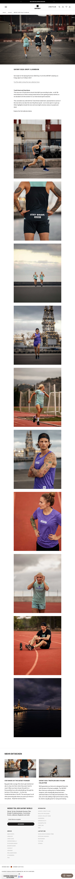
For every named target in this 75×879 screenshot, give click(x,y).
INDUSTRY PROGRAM (43, 813)
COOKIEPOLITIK (42, 823)
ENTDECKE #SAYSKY (43, 836)
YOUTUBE (40, 841)
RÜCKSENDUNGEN (12, 843)
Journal (10, 12)
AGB (39, 827)
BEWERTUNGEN (11, 845)
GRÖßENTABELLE (12, 841)
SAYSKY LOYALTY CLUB (44, 811)
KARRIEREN (41, 818)
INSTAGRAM (41, 838)
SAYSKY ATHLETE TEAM (44, 816)
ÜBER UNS (41, 825)
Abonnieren (21, 824)
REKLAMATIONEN (12, 853)
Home (4, 12)
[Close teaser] (19, 874)
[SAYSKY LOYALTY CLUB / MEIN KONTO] (63, 7)
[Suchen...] (59, 7)
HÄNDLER (10, 836)
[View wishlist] (66, 7)
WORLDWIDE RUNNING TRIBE (46, 834)
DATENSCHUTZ (42, 820)
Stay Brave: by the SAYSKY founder (17, 780)
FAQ (8, 857)
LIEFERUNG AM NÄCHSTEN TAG (37, 1)
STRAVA (40, 843)
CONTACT (9, 848)
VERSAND (10, 850)
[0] (69, 7)
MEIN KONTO (10, 834)
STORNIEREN (10, 855)
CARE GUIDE (10, 838)
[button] (10, 876)
